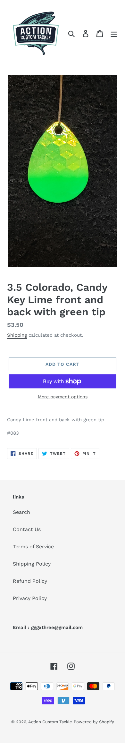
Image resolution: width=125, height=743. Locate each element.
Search (21, 512)
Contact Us (27, 529)
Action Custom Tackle (50, 721)
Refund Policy (30, 581)
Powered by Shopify (94, 721)
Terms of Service (33, 547)
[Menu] (114, 33)
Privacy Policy (30, 598)
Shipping (17, 335)
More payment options (63, 396)
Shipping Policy (32, 564)
